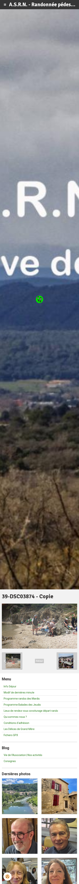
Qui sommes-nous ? (15, 716)
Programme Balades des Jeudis (22, 704)
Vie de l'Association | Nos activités (23, 755)
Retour (39, 661)
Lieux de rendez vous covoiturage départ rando (31, 710)
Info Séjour (10, 686)
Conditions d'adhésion (16, 722)
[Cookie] (7, 876)
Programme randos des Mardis (22, 698)
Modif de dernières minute (19, 692)
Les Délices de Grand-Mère (19, 729)
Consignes (10, 761)
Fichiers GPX (11, 735)
